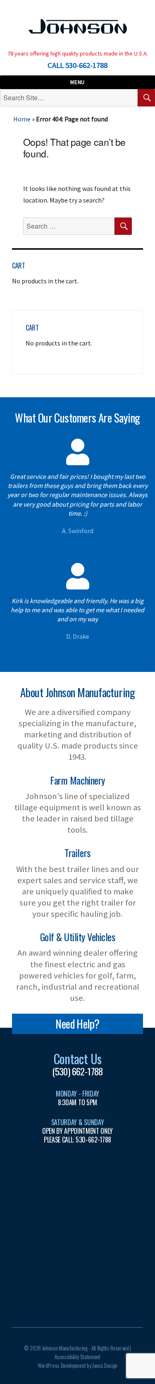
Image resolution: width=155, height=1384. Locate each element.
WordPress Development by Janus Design (77, 1365)
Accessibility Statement (77, 1357)
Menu (77, 82)
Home (22, 119)
